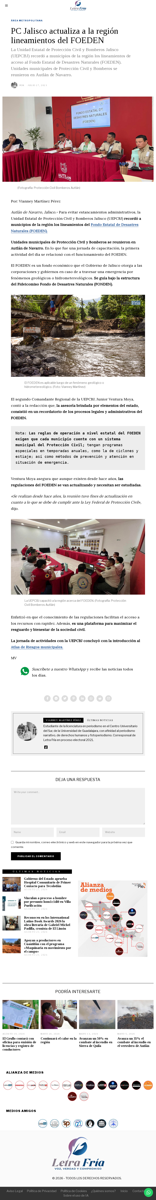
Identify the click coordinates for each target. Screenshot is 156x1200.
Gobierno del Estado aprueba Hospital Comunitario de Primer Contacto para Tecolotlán (47, 882)
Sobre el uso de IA (76, 1195)
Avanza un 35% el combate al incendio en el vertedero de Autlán (134, 1042)
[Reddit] (99, 698)
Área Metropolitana (27, 20)
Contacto (138, 1191)
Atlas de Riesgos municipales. (37, 647)
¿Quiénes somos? (103, 1191)
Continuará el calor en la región (59, 1040)
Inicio (124, 1191)
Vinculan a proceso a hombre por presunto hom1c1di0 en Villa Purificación (47, 901)
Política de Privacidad (41, 1191)
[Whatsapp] (91, 698)
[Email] (108, 698)
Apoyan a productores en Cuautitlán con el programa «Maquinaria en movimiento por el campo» (47, 945)
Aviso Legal (14, 1191)
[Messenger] (56, 698)
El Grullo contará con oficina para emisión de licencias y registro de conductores (19, 1044)
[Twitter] (65, 698)
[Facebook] (47, 698)
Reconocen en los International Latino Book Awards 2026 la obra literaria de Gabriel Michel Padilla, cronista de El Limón (47, 923)
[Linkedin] (82, 698)
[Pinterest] (73, 698)
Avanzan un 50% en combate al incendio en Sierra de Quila (95, 1042)
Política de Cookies (74, 1191)
